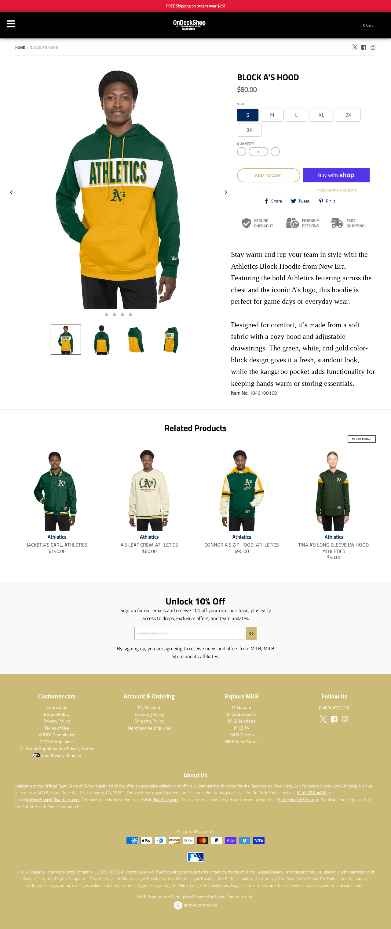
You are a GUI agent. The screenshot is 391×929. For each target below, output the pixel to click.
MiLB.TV (242, 728)
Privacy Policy (57, 721)
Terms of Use (56, 728)
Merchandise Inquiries (149, 728)
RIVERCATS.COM (334, 708)
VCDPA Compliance (56, 734)
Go (251, 633)
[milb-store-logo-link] (195, 860)
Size (241, 104)
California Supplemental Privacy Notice (57, 748)
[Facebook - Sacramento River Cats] (364, 47)
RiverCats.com (165, 799)
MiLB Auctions (241, 721)
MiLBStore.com (241, 714)
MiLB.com (241, 707)
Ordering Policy (149, 714)
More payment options (336, 190)
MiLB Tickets (241, 734)
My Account (149, 707)
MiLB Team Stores (242, 741)
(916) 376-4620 (312, 792)
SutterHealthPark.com (298, 799)
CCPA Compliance (57, 741)
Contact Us (56, 707)
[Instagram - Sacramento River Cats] (373, 47)
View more (361, 439)
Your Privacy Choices (60, 755)
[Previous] (11, 192)
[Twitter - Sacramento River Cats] (354, 47)
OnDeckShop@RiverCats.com (53, 799)
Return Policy (57, 714)
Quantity (245, 144)
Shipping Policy (149, 721)
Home (20, 47)
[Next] (225, 192)
